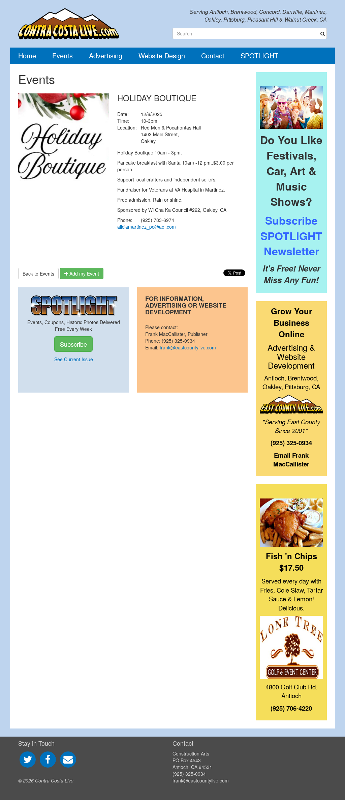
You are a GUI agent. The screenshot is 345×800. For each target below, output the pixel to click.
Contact (212, 55)
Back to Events (38, 273)
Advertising (105, 55)
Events (62, 55)
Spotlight (259, 55)
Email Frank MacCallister (291, 460)
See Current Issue (73, 359)
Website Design (161, 55)
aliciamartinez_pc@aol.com (146, 226)
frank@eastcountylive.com (188, 347)
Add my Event (83, 273)
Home (27, 55)
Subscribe (73, 344)
